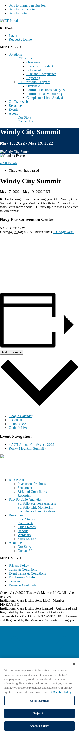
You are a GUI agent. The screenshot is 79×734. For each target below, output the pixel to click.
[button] (10, 47)
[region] (39, 696)
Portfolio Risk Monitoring (44, 94)
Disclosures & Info (22, 577)
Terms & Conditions (23, 569)
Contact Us (25, 121)
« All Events (8, 163)
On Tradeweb (18, 101)
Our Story (24, 117)
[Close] (74, 664)
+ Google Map (63, 232)
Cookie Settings (39, 700)
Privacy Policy (19, 565)
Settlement (33, 70)
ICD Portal (25, 58)
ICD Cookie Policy (60, 692)
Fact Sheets (25, 523)
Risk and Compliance (41, 74)
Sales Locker (27, 539)
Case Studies (26, 519)
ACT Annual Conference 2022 (31, 444)
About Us (15, 543)
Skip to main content (23, 9)
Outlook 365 (17, 424)
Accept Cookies (39, 725)
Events (13, 109)
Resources (16, 105)
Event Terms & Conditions (27, 573)
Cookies (14, 581)
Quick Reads (27, 527)
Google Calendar (20, 416)
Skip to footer (18, 13)
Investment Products (40, 66)
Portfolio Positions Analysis (45, 90)
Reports (23, 531)
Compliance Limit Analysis (45, 98)
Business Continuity (23, 585)
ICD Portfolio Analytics (34, 82)
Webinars (24, 535)
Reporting (33, 78)
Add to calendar (12, 352)
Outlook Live (18, 428)
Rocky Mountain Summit (28, 448)
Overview (33, 62)
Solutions (15, 54)
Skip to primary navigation (27, 5)
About (13, 113)
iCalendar (15, 420)
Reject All (39, 713)
